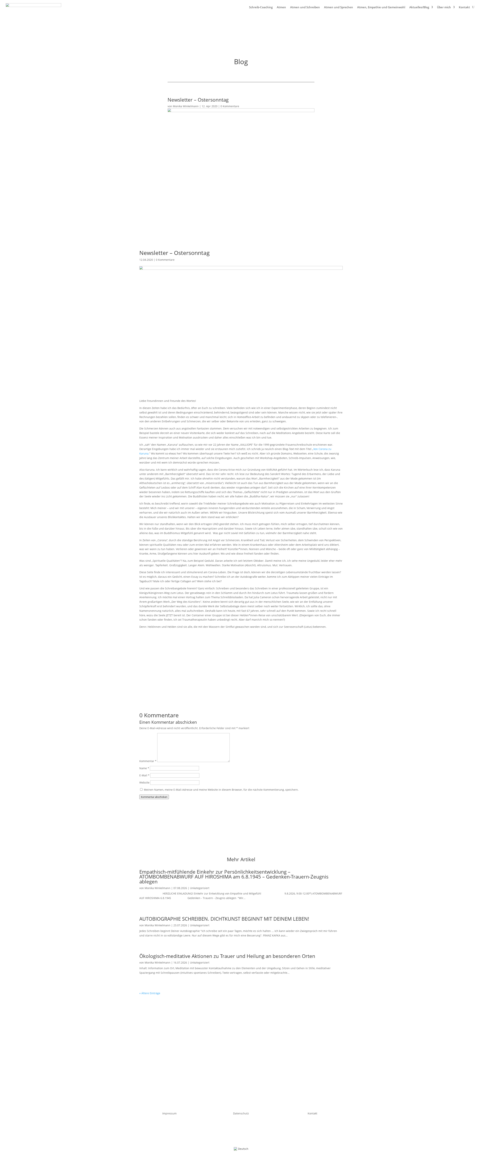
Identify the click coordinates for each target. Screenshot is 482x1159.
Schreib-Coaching (261, 7)
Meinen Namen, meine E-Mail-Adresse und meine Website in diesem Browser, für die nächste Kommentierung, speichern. (221, 789)
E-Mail (144, 775)
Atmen (281, 7)
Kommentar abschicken (154, 797)
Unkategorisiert (199, 888)
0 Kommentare (229, 106)
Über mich (444, 7)
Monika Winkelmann (186, 106)
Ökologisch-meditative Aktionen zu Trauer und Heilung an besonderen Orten (227, 956)
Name (144, 768)
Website (144, 782)
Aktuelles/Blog (419, 7)
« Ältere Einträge (149, 993)
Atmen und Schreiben (305, 7)
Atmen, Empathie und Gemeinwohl (381, 7)
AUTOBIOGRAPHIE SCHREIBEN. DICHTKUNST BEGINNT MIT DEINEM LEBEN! (224, 918)
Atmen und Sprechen (338, 7)
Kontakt (464, 7)
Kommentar (147, 761)
